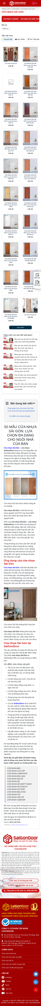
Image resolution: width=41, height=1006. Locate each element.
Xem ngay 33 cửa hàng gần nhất (21, 880)
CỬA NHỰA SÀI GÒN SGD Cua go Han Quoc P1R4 (10, 260)
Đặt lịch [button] (37, 278)
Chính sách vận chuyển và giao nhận (13, 964)
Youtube (8, 981)
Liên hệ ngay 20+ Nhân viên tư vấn (21, 885)
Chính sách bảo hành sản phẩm (12, 957)
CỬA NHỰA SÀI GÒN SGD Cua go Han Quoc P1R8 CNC (10, 176)
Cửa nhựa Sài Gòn (11, 448)
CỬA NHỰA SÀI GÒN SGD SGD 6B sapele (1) (30, 287)
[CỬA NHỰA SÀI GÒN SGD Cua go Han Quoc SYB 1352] (30, 54)
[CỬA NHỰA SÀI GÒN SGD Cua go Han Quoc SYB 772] (10, 82)
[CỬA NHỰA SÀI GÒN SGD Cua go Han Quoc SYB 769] (30, 82)
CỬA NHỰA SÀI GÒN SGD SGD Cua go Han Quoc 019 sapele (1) (30, 176)
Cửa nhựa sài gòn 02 (11, 63)
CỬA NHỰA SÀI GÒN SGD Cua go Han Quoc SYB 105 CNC (30, 121)
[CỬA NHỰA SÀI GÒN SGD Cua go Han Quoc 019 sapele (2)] (30, 137)
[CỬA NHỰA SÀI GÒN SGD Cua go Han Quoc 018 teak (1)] (30, 221)
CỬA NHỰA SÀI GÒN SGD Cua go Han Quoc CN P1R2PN (10, 316)
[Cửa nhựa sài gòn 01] (30, 305)
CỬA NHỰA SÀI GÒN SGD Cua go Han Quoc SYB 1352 (30, 65)
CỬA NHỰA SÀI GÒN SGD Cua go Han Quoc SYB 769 (30, 93)
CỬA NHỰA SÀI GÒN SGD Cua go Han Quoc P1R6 (10, 204)
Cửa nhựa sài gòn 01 (30, 314)
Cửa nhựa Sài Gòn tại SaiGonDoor (21, 412)
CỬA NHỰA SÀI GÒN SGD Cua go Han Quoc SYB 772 (10, 93)
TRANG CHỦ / (6, 9)
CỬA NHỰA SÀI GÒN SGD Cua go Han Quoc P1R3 (10, 288)
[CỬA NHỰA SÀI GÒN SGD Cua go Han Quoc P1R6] (10, 193)
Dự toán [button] (37, 285)
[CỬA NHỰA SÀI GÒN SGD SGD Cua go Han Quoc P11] (10, 137)
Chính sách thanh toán (9, 953)
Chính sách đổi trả (7, 960)
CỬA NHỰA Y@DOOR (10, 19)
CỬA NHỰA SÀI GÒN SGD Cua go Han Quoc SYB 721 (10, 121)
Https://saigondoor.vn (19, 825)
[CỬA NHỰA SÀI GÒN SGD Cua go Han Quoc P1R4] (10, 249)
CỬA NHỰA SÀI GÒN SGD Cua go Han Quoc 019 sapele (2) (30, 149)
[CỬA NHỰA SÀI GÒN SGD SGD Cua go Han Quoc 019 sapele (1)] (30, 165)
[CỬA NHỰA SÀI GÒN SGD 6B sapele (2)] (30, 249)
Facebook (8, 977)
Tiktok (7, 985)
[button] (35, 974)
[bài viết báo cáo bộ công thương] (20, 922)
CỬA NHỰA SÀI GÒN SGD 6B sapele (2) (30, 259)
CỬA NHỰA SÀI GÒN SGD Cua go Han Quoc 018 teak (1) (30, 232)
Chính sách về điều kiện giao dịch (12, 967)
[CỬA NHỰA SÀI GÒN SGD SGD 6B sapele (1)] (30, 277)
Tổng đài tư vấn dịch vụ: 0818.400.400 (22, 890)
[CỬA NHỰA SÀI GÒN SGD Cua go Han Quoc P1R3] (10, 277)
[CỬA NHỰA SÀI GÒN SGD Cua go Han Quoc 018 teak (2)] (30, 193)
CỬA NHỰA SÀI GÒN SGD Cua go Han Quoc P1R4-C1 (10, 232)
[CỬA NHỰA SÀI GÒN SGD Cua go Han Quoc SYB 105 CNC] (30, 109)
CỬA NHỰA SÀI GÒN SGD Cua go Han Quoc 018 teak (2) (30, 204)
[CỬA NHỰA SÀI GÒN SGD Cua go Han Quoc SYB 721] (10, 109)
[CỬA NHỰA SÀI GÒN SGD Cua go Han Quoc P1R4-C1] (10, 221)
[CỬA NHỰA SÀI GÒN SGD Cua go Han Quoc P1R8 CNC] (10, 165)
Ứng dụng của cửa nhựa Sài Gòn (21, 408)
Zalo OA (8, 989)
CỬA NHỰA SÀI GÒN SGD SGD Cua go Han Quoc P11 (10, 149)
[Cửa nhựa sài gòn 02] (10, 54)
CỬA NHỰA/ (16, 9)
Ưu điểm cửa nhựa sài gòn (19, 416)
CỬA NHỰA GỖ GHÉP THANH (31, 19)
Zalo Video (9, 993)
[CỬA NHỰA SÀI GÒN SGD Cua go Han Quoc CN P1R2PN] (10, 305)
